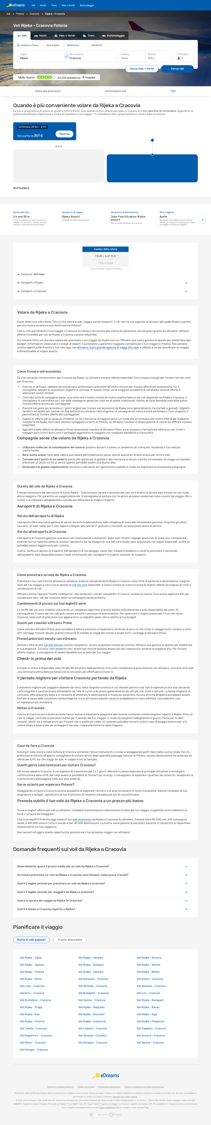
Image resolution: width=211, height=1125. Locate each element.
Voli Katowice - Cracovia (93, 979)
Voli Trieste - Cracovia (33, 1028)
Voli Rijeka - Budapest (150, 1000)
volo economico (82, 819)
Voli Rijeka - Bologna (91, 964)
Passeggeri (183, 54)
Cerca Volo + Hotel (142, 68)
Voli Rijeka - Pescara (90, 971)
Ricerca (64, 133)
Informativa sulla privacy (109, 1087)
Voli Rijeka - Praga (31, 1007)
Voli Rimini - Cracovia (33, 1042)
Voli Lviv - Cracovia (148, 993)
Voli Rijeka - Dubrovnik (92, 1021)
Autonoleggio (87, 5)
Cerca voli (177, 68)
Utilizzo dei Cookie (86, 1087)
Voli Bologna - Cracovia (92, 1042)
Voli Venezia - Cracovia (92, 1035)
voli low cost (79, 585)
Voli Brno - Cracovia (32, 993)
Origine (23, 54)
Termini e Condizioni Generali (60, 1087)
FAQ (173, 91)
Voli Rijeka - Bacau (148, 1007)
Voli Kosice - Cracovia (150, 979)
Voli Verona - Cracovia (150, 1042)
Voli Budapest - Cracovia (93, 993)
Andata (125, 54)
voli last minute (53, 645)
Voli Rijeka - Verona (148, 964)
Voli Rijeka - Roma (31, 979)
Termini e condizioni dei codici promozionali (144, 1087)
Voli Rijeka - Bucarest (91, 1014)
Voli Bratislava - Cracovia (35, 1000)
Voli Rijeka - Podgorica (150, 1021)
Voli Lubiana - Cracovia (92, 1028)
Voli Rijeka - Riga (147, 1014)
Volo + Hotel (68, 5)
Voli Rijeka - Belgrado (91, 1007)
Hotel (43, 5)
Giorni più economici (47, 91)
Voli (33, 5)
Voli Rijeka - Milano (148, 971)
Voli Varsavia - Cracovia (151, 986)
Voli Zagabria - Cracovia (151, 1028)
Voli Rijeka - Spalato (32, 964)
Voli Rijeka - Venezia (90, 957)
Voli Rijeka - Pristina (32, 1021)
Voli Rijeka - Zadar (31, 957)
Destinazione (76, 54)
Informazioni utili (115, 91)
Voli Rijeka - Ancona (149, 957)
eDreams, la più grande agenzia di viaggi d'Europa (108, 347)
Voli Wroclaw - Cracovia (92, 986)
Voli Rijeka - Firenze (32, 971)
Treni (54, 5)
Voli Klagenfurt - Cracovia (36, 1035)
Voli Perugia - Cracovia (34, 1049)
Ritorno (152, 54)
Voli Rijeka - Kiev (30, 1014)
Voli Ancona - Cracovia (151, 1035)
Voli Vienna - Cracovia (91, 1000)
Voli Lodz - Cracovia (32, 986)
